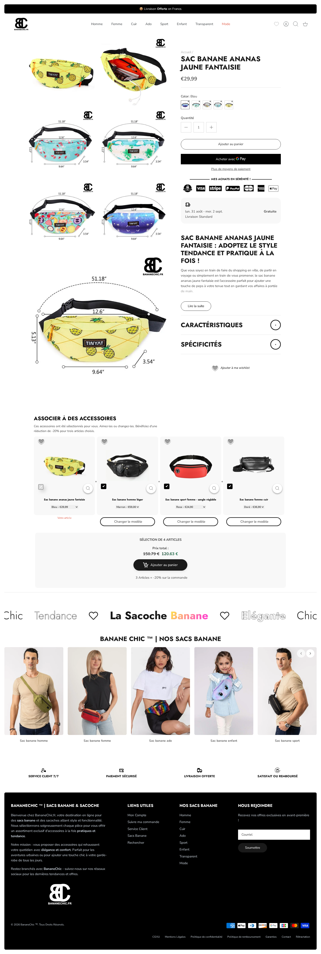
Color (189, 96)
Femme (116, 24)
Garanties (271, 937)
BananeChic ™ (29, 924)
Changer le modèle (128, 521)
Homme (97, 24)
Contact (286, 937)
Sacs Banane (137, 835)
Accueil (186, 52)
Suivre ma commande (143, 822)
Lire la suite (196, 306)
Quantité (187, 118)
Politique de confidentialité (206, 937)
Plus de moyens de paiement (230, 169)
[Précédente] (301, 653)
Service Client (137, 829)
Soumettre (252, 847)
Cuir (134, 24)
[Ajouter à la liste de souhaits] (41, 442)
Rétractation (303, 937)
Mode (226, 24)
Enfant (182, 24)
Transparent (204, 24)
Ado (148, 24)
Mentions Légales (175, 937)
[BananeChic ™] (21, 24)
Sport (164, 24)
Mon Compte (137, 815)
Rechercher (136, 842)
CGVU (156, 937)
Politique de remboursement (244, 937)
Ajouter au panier (230, 144)
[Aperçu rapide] (88, 488)
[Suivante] (310, 653)
